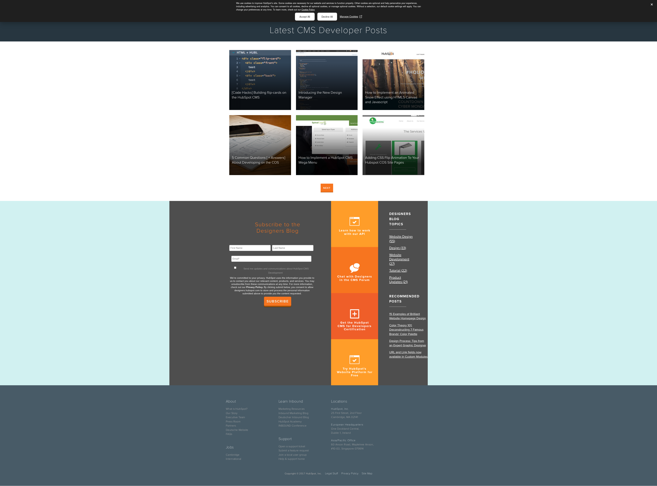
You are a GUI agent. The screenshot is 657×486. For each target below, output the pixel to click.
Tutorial (398, 271)
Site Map (367, 473)
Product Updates (398, 280)
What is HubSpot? (237, 409)
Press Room (233, 421)
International (233, 459)
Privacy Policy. (254, 287)
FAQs (229, 434)
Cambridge (233, 455)
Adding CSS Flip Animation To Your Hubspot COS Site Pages (392, 160)
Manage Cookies (349, 16)
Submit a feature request (294, 450)
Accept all (304, 16)
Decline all (327, 16)
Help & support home (292, 459)
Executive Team (235, 417)
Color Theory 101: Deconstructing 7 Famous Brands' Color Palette (406, 329)
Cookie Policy (307, 9)
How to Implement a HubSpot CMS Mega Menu (326, 160)
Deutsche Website (237, 430)
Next (327, 188)
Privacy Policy (350, 473)
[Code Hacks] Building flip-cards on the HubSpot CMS (259, 94)
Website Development (399, 259)
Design (397, 248)
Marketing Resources (292, 409)
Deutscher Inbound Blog (294, 417)
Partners (231, 425)
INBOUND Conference (293, 425)
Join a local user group (293, 455)
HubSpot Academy (290, 421)
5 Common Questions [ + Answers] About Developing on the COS (258, 160)
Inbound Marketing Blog (293, 413)
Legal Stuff (331, 473)
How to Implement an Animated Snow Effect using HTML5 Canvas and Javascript (391, 97)
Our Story (232, 413)
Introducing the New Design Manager (320, 94)
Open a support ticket (292, 446)
